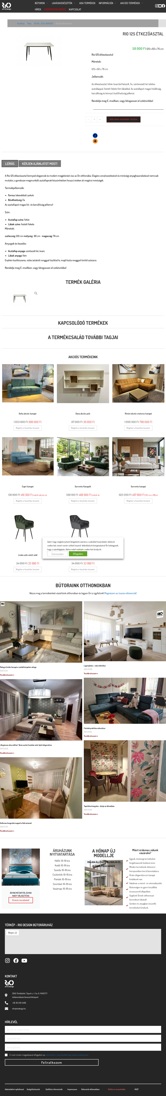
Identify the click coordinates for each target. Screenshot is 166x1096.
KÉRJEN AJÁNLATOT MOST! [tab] (39, 163)
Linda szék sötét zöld (27, 555)
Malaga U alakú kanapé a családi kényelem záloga (18, 667)
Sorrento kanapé (138, 486)
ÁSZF (137, 1089)
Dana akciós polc (83, 413)
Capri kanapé (28, 486)
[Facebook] (95, 135)
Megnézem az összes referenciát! (120, 593)
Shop (29, 23)
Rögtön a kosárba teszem (123, 119)
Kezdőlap (20, 23)
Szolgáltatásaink (33, 1089)
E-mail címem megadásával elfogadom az (49, 1054)
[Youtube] (24, 961)
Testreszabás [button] (57, 553)
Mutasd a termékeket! (20, 900)
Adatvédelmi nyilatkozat (14, 1089)
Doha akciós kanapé (27, 413)
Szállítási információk (54, 1089)
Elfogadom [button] (78, 553)
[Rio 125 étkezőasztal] (41, 52)
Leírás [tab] (9, 163)
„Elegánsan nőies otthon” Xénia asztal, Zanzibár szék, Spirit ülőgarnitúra (26, 745)
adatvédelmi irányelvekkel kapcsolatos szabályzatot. (67, 1054)
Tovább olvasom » (7, 675)
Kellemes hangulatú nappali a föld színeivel (16, 823)
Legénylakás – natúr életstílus (95, 665)
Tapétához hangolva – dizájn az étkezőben (99, 806)
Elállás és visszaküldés (116, 1089)
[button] (41, 3)
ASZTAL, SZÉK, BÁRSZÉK (43, 23)
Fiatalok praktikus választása (94, 728)
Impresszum (72, 1089)
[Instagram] (7, 961)
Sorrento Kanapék (83, 486)
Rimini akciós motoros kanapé (138, 413)
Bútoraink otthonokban (83, 585)
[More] (95, 141)
